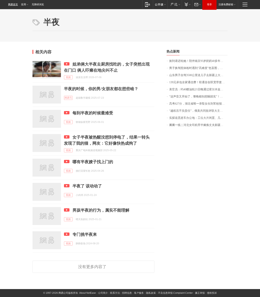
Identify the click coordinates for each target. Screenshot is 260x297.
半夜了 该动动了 (87, 186)
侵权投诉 (212, 293)
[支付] (187, 4)
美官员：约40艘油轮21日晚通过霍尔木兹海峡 (197, 89)
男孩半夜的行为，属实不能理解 (101, 210)
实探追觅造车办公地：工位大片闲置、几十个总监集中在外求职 (198, 117)
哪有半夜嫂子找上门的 (93, 161)
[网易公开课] (160, 4)
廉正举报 (200, 293)
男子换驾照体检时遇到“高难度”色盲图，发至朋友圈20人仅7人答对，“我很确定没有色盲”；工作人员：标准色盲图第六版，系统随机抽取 (198, 68)
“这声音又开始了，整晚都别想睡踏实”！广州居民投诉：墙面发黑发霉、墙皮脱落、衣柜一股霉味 (198, 96)
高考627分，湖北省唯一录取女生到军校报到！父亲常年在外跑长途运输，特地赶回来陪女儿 (198, 103)
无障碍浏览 (38, 4)
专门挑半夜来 (85, 234)
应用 (23, 4)
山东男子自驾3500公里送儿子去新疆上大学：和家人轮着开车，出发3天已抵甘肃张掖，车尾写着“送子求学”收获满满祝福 (198, 75)
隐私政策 (151, 293)
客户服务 (139, 293)
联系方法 (115, 293)
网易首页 (13, 4)
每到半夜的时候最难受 (93, 113)
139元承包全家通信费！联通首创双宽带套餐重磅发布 (198, 82)
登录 (209, 4)
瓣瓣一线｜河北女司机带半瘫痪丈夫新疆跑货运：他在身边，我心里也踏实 (198, 125)
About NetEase (87, 293)
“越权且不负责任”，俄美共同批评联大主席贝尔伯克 (198, 110)
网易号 (68, 97)
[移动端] (147, 4)
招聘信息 (127, 293)
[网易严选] (174, 4)
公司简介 (103, 293)
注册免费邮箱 (226, 4)
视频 (68, 77)
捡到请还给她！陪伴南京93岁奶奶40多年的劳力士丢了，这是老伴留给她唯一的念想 (198, 60)
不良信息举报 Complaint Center (175, 293)
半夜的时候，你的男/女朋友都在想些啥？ (101, 88)
